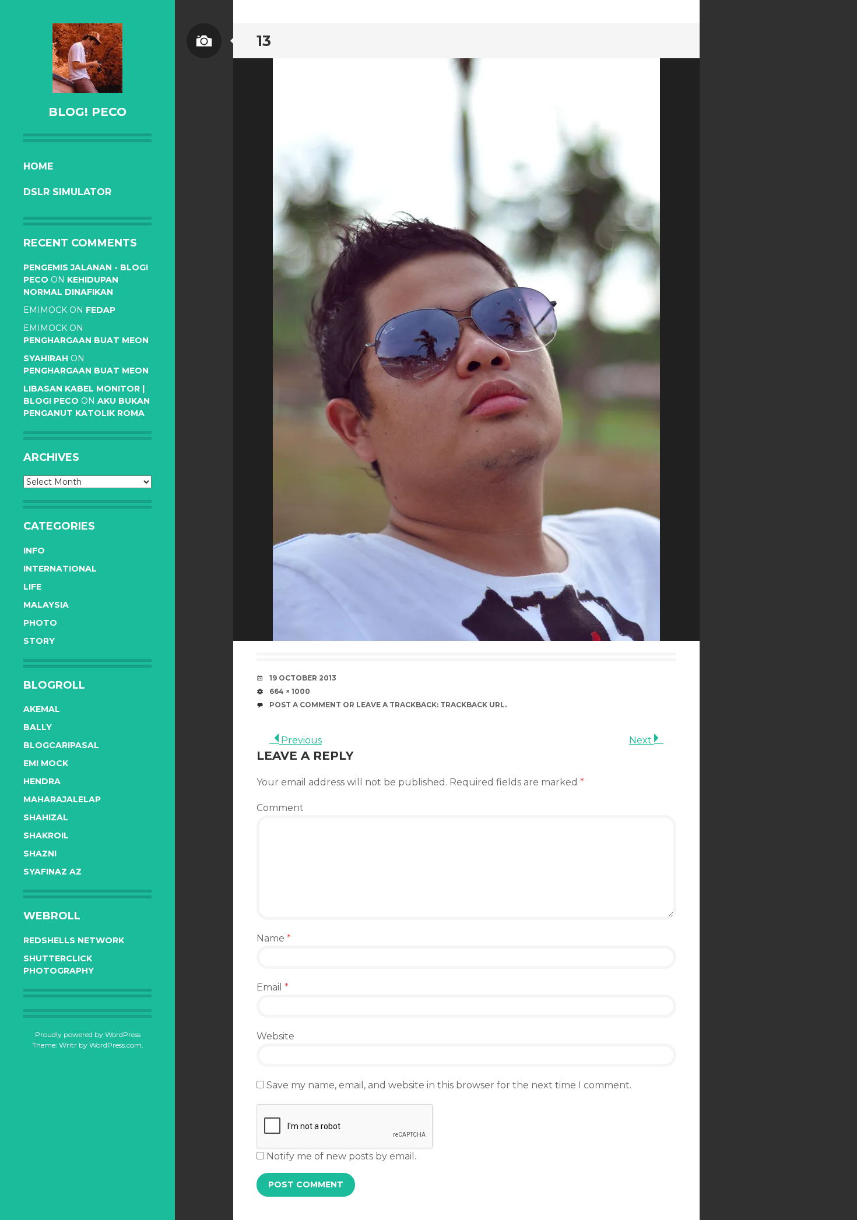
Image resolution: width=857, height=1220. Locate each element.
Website (275, 1036)
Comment (280, 807)
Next (641, 740)
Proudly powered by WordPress (88, 1034)
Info (34, 550)
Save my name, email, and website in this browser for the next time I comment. (448, 1085)
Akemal (41, 709)
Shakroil (46, 835)
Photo (40, 623)
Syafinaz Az (52, 871)
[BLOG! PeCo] (87, 58)
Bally (37, 727)
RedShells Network (73, 940)
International (60, 568)
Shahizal (45, 817)
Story (39, 641)
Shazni (40, 853)
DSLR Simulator (67, 192)
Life (32, 586)
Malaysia (46, 605)
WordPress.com (115, 1045)
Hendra (42, 781)
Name (274, 938)
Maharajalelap (62, 799)
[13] (466, 349)
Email (273, 987)
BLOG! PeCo (87, 112)
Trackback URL (472, 704)
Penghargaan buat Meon (86, 340)
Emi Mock (45, 763)
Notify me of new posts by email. (341, 1156)
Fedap (100, 310)
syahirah (45, 358)
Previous (300, 740)
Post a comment (305, 704)
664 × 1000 (289, 691)
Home (38, 166)
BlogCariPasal (61, 745)
